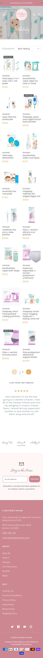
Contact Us (7, 591)
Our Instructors (9, 566)
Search (5, 557)
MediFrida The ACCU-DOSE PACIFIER (9, 232)
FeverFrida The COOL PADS (9, 192)
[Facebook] (18, 626)
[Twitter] (12, 626)
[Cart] (39, 14)
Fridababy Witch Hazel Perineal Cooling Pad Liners (11, 314)
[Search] (34, 14)
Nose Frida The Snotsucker (9, 118)
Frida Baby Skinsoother (8, 156)
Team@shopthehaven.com (15, 537)
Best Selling (24, 48)
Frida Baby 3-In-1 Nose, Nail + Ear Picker (10, 81)
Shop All (6, 553)
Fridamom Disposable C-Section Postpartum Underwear (29, 273)
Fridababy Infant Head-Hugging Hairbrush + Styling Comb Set (31, 315)
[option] (10, 443)
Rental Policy (8, 609)
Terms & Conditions (12, 595)
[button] (10, 443)
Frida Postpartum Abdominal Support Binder (31, 355)
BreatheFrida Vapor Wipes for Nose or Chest (30, 81)
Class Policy (8, 604)
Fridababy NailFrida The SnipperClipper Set (31, 194)
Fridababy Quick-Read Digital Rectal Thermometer (32, 119)
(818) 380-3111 (9, 533)
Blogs (5, 575)
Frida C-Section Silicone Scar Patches (30, 232)
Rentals (6, 571)
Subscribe (34, 479)
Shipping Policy (9, 613)
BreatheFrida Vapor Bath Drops (10, 269)
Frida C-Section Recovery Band (9, 353)
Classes (6, 562)
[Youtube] (24, 626)
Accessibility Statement (21, 644)
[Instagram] (30, 626)
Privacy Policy (9, 600)
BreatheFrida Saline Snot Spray (31, 156)
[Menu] (3, 14)
